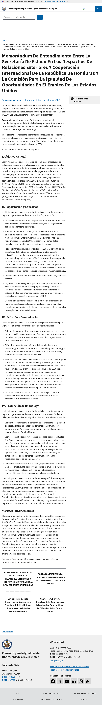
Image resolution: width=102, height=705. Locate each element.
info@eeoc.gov (56, 660)
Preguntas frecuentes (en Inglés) (65, 669)
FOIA (17, 693)
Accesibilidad (18, 699)
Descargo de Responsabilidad (84, 693)
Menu (99, 9)
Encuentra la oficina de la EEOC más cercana (69, 666)
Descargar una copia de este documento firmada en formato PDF (31, 100)
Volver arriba (7, 631)
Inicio (4, 40)
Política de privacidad (51, 693)
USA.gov (84, 699)
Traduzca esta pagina (81, 99)
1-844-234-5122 (8, 680)
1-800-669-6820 (8, 677)
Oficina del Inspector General (51, 699)
